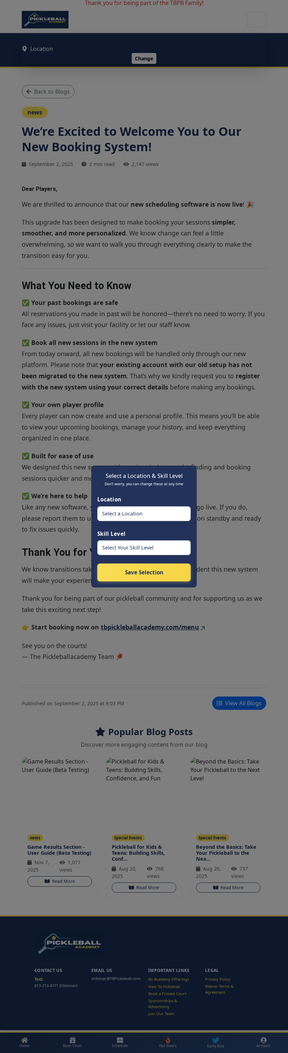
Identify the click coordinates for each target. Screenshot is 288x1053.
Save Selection (144, 572)
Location (109, 499)
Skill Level (111, 533)
